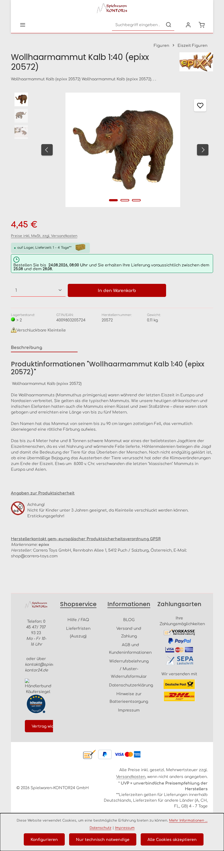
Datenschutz (100, 827)
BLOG (129, 619)
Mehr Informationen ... (188, 820)
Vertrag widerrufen (51, 726)
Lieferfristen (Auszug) (78, 632)
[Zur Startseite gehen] (112, 8)
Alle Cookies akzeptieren (172, 839)
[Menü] (22, 25)
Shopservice (78, 604)
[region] (112, 150)
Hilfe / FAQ (78, 619)
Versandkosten (130, 776)
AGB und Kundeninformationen (130, 648)
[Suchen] (168, 25)
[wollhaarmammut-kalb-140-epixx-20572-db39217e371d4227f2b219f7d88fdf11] (123, 150)
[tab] (44, 347)
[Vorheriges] (47, 150)
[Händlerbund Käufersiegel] (38, 686)
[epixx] (196, 62)
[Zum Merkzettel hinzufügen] (200, 105)
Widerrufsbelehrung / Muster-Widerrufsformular (129, 668)
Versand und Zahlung (128, 632)
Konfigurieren (44, 839)
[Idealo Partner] (36, 703)
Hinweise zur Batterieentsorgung (129, 697)
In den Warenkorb (117, 290)
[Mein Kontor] (188, 25)
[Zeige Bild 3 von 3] (136, 200)
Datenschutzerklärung (131, 684)
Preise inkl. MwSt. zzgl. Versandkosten (44, 235)
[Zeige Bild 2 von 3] (124, 200)
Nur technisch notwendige (102, 839)
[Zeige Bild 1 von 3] (113, 200)
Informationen (128, 604)
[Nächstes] (202, 150)
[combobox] (137, 25)
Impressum (129, 709)
